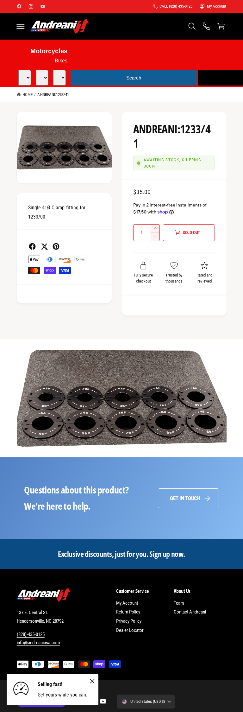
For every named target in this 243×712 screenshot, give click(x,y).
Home (27, 94)
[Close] (92, 681)
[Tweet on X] (44, 246)
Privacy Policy (128, 621)
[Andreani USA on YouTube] (42, 6)
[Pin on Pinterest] (56, 246)
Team (179, 603)
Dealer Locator (130, 630)
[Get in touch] (206, 26)
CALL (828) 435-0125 (175, 6)
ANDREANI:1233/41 (53, 94)
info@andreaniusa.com (38, 642)
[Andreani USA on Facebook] (19, 6)
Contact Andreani (190, 612)
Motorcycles (48, 51)
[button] (20, 26)
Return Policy (128, 612)
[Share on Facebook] (32, 246)
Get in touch (185, 498)
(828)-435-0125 (31, 634)
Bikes (61, 60)
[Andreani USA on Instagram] (31, 6)
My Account (216, 6)
